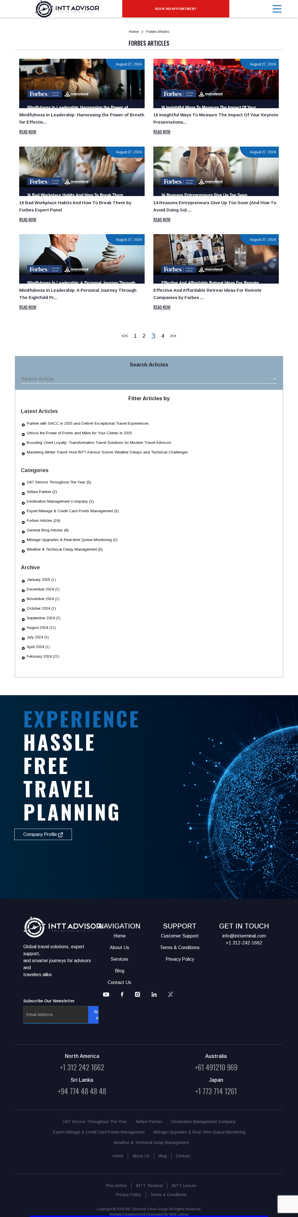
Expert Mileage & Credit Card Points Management (99, 1132)
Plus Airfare (116, 1185)
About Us (141, 1156)
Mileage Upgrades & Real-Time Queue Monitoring (199, 1132)
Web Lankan (179, 1214)
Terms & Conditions (168, 1194)
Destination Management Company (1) (60, 501)
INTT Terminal (149, 1185)
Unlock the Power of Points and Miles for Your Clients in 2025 (79, 433)
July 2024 (35, 637)
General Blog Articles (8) (48, 530)
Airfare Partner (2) (42, 492)
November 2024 (40, 599)
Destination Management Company (203, 1121)
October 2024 (38, 608)
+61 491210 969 (216, 1067)
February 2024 (39, 656)
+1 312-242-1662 (244, 942)
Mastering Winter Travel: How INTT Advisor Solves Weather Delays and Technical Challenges (107, 452)
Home (134, 32)
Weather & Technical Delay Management (151, 1142)
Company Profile (40, 834)
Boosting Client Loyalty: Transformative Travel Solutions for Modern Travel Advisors (99, 442)
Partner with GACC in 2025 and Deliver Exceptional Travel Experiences (88, 423)
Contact (183, 1156)
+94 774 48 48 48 (82, 1091)
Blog (163, 1156)
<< (125, 336)
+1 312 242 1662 (82, 1067)
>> (173, 336)
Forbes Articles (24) (43, 520)
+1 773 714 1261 (216, 1091)
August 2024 (37, 627)
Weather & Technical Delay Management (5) (65, 549)
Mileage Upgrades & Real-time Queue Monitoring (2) (72, 540)
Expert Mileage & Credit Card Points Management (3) (73, 511)
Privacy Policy (128, 1194)
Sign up (98, 1014)
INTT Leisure (184, 1185)
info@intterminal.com (244, 935)
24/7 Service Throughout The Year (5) (59, 482)
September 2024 (41, 618)
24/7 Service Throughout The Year (95, 1121)
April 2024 (35, 647)
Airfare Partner (149, 1121)
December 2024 (40, 589)
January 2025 (38, 579)
